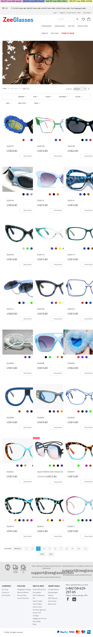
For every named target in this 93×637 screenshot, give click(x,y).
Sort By (69, 89)
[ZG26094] (27, 342)
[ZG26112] (27, 288)
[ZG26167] (27, 125)
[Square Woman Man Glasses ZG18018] (58, 450)
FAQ (7, 570)
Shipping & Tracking (24, 589)
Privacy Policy (21, 595)
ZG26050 (71, 363)
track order (87, 13)
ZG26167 (10, 146)
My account (52, 604)
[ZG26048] (27, 396)
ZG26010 (10, 526)
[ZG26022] (27, 450)
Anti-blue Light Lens (39, 610)
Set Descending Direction (89, 89)
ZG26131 (71, 200)
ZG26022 (10, 472)
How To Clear (37, 607)
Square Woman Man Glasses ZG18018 (52, 472)
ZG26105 (10, 254)
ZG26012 (71, 526)
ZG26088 (40, 363)
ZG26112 (10, 309)
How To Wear (37, 604)
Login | (56, 13)
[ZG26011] (58, 505)
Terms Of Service (23, 598)
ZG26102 (71, 309)
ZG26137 (40, 200)
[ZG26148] (58, 125)
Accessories (52, 601)
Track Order (15, 571)
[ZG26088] (58, 342)
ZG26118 (40, 254)
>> (85, 549)
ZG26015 (71, 472)
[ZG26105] (27, 233)
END (50, 554)
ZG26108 (40, 309)
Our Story (5, 589)
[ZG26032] (58, 396)
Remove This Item (28, 88)
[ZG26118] (58, 233)
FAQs (79, 13)
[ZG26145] (27, 179)
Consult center (71, 13)
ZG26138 (71, 146)
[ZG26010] (27, 505)
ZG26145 (10, 200)
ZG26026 (71, 417)
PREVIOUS (17, 549)
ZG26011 (40, 526)
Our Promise (6, 595)
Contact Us (23, 571)
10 (78, 549)
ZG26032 (40, 417)
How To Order (37, 601)
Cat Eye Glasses (53, 589)
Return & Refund (22, 592)
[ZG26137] (58, 179)
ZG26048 (10, 417)
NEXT (42, 554)
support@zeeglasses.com (52, 572)
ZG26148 (40, 146)
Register (62, 13)
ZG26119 (71, 254)
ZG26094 (10, 363)
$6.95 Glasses (53, 598)
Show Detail (27, 156)
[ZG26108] (58, 288)
